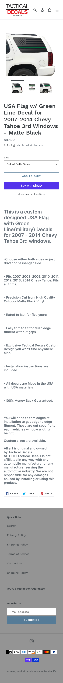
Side (6, 157)
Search (11, 525)
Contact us (14, 563)
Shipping (9, 145)
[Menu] (57, 10)
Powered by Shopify (45, 671)
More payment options (31, 194)
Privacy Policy (16, 535)
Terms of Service (18, 554)
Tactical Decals (25, 671)
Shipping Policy (17, 544)
